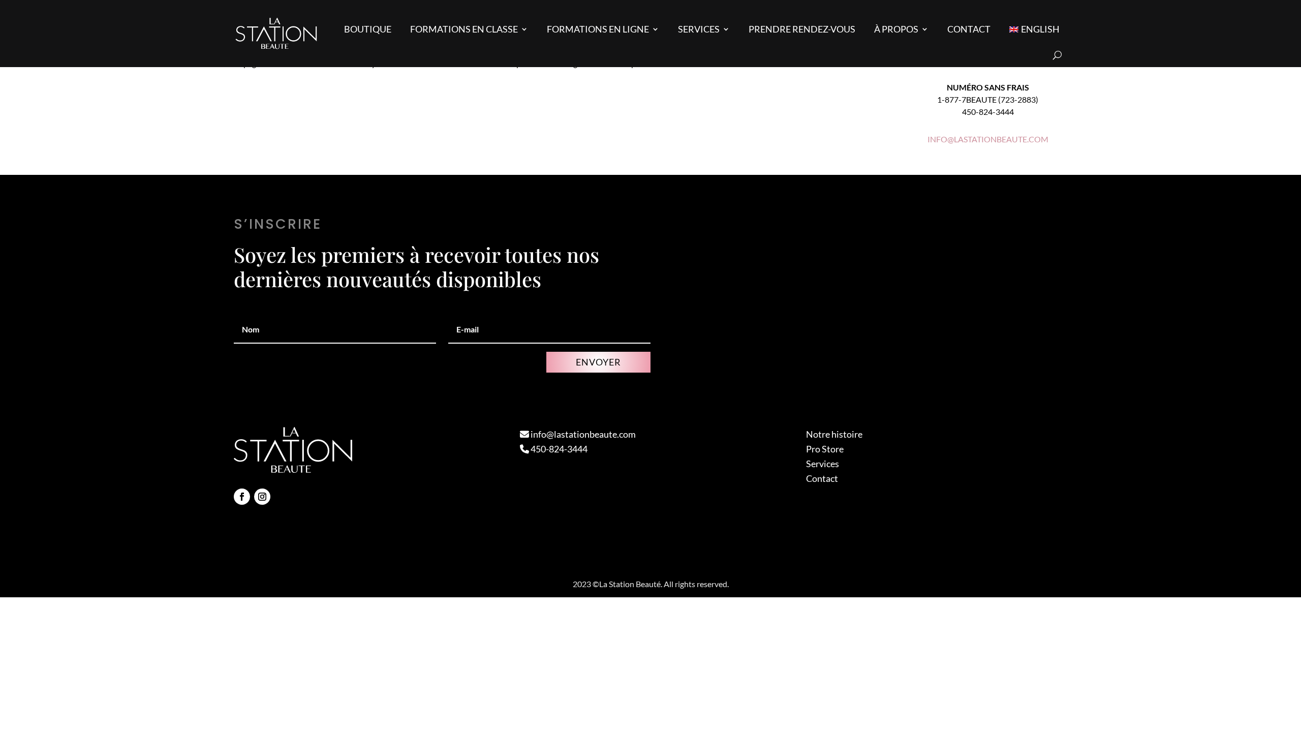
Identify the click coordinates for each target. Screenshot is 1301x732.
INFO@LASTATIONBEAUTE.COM (987, 139)
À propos (896, 29)
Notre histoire (834, 434)
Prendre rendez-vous (802, 29)
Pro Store (825, 448)
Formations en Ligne (598, 29)
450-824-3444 (558, 448)
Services (699, 29)
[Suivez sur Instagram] (262, 497)
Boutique (367, 29)
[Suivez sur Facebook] (242, 497)
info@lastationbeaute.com (582, 434)
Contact (968, 29)
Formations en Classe (464, 29)
